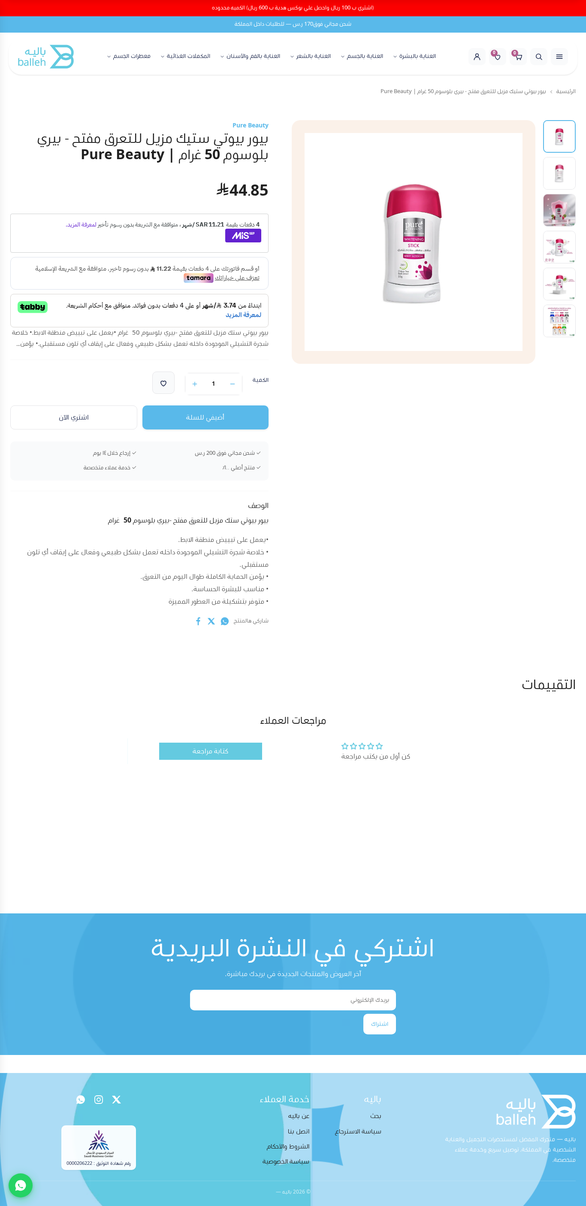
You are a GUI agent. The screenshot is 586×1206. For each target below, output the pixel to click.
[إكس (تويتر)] (117, 1099)
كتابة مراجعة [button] (210, 751)
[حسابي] (477, 56)
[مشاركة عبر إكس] (211, 621)
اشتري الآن (74, 417)
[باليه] (46, 57)
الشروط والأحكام (288, 1146)
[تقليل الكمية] (232, 384)
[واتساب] (81, 1099)
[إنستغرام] (99, 1099)
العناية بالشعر (313, 56)
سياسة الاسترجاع (358, 1131)
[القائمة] (559, 56)
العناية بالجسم (365, 56)
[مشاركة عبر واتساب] (225, 621)
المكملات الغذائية (188, 56)
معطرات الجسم (132, 56)
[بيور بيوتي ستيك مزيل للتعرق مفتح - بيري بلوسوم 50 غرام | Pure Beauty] (559, 136)
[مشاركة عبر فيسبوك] (198, 621)
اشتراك (379, 1024)
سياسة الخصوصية (286, 1161)
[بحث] (538, 56)
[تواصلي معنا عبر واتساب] (21, 1185)
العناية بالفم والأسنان (253, 56)
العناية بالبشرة (417, 56)
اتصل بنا (298, 1131)
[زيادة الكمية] (194, 384)
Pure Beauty (251, 126)
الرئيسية (566, 91)
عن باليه (298, 1116)
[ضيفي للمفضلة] (163, 383)
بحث (375, 1116)
